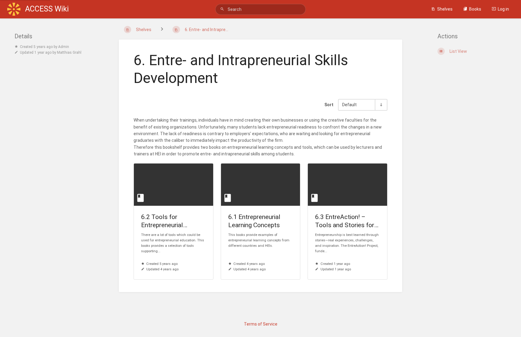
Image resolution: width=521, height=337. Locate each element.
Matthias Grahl (69, 52)
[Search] (223, 9)
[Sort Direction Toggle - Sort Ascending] (381, 105)
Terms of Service (260, 324)
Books (475, 9)
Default (349, 104)
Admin (63, 47)
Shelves (445, 9)
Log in (503, 9)
